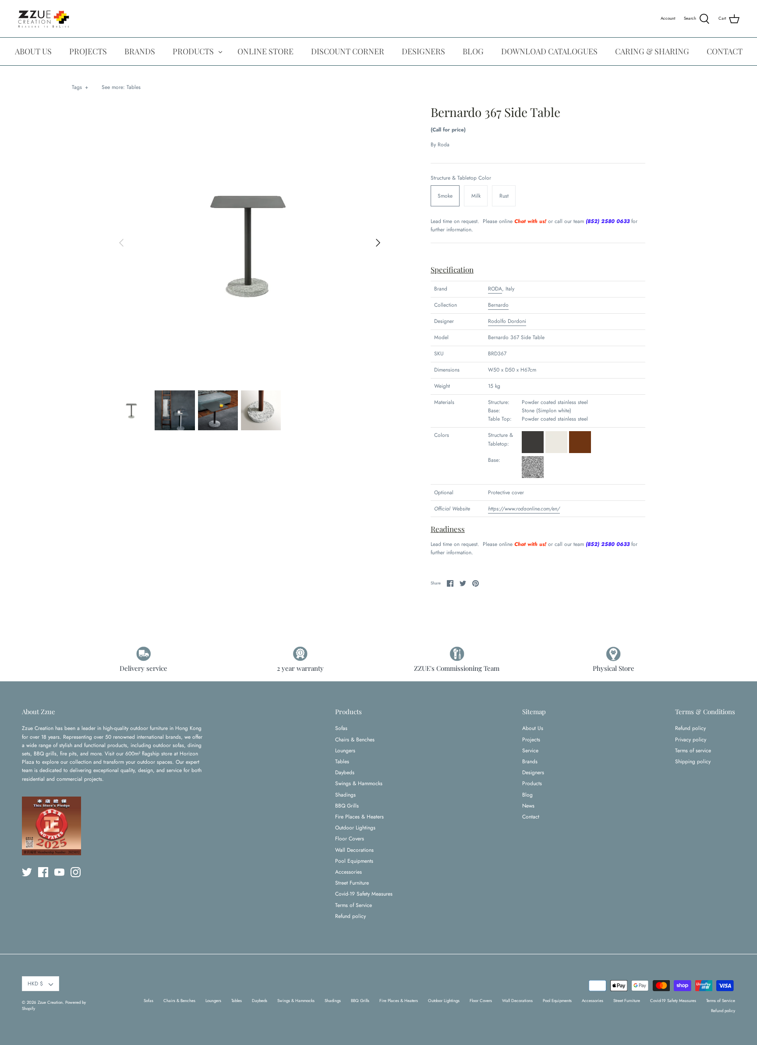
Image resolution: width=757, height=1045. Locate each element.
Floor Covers (349, 839)
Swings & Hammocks (358, 783)
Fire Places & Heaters (359, 817)
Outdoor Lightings (355, 828)
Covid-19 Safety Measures (364, 894)
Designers (533, 772)
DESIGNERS (423, 51)
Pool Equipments (354, 861)
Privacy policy (690, 740)
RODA (495, 289)
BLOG (473, 51)
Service (530, 751)
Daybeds (344, 772)
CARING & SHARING (652, 51)
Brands (530, 761)
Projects (531, 740)
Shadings (345, 795)
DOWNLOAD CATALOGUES (549, 51)
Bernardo (498, 305)
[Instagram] (76, 872)
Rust (504, 196)
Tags (80, 87)
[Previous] (121, 242)
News (528, 806)
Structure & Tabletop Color (461, 178)
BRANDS (139, 51)
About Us (532, 728)
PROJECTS (88, 51)
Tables (134, 87)
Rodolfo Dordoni (507, 321)
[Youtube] (59, 872)
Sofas (341, 728)
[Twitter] (27, 872)
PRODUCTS (193, 51)
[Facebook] (43, 872)
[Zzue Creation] (44, 18)
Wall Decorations (354, 850)
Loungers (345, 751)
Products (532, 783)
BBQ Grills (347, 806)
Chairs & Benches (355, 740)
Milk (476, 196)
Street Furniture (352, 883)
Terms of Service (353, 905)
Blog (527, 795)
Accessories (348, 872)
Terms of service (693, 751)
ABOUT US (33, 51)
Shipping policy (693, 761)
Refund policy (350, 916)
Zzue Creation (50, 1002)
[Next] (378, 242)
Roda (443, 145)
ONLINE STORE (265, 51)
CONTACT (725, 51)
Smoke (445, 196)
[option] (250, 243)
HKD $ (35, 984)
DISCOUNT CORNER (347, 51)
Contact (530, 817)
